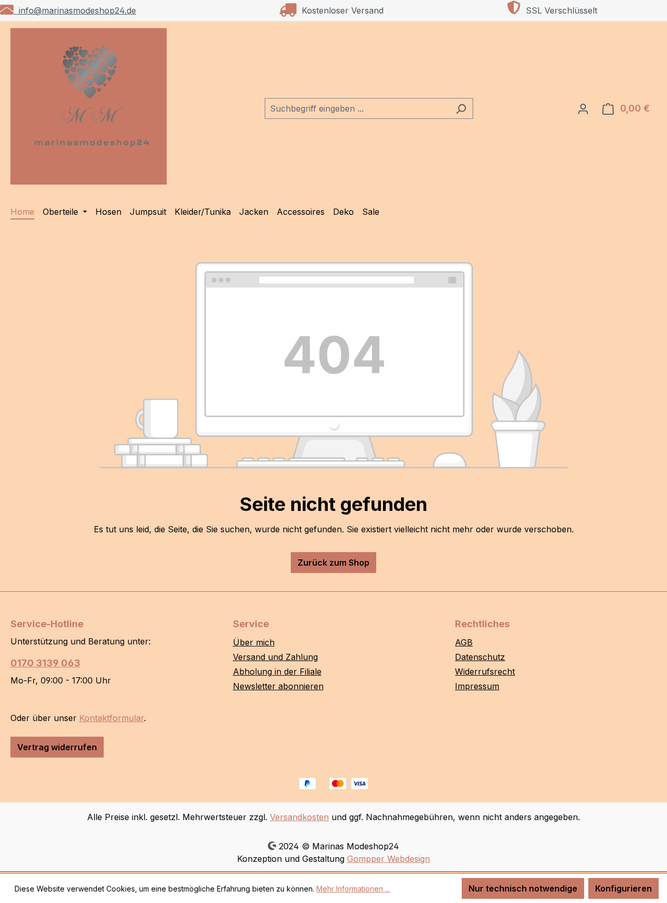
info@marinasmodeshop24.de (75, 10)
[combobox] (357, 108)
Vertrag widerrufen (57, 747)
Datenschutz (480, 657)
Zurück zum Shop (333, 562)
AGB (464, 642)
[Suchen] (461, 108)
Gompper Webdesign (388, 858)
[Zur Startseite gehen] (88, 106)
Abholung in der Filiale (277, 671)
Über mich (254, 642)
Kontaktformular (111, 718)
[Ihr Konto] (583, 108)
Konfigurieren (623, 888)
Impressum (477, 686)
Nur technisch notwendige (522, 888)
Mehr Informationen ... (353, 888)
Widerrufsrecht (485, 671)
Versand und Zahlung (275, 657)
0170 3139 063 (45, 662)
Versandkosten (299, 817)
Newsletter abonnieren (278, 686)
